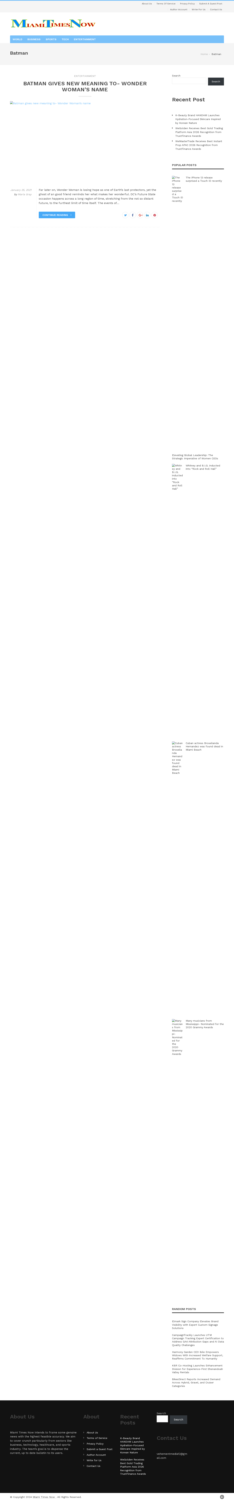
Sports (51, 39)
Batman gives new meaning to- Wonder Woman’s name (85, 86)
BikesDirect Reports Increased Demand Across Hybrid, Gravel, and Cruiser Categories (196, 1382)
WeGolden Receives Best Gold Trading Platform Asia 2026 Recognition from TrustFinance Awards (199, 132)
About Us (147, 3)
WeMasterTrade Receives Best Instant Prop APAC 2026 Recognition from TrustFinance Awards (198, 145)
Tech (65, 39)
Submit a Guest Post (210, 3)
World (17, 39)
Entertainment (85, 39)
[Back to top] (222, 1497)
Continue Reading (55, 214)
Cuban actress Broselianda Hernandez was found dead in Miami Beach (204, 746)
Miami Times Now (44, 1497)
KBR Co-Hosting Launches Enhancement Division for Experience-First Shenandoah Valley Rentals (197, 1369)
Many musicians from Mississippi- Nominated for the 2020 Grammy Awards (205, 1024)
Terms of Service (166, 3)
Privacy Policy (187, 3)
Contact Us (216, 9)
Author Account (178, 9)
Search (176, 75)
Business (34, 39)
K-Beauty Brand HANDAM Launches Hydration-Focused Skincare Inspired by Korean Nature (198, 119)
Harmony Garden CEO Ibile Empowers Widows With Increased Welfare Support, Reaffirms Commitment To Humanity (197, 1355)
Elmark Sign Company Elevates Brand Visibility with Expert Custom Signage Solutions (195, 1324)
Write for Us (198, 9)
